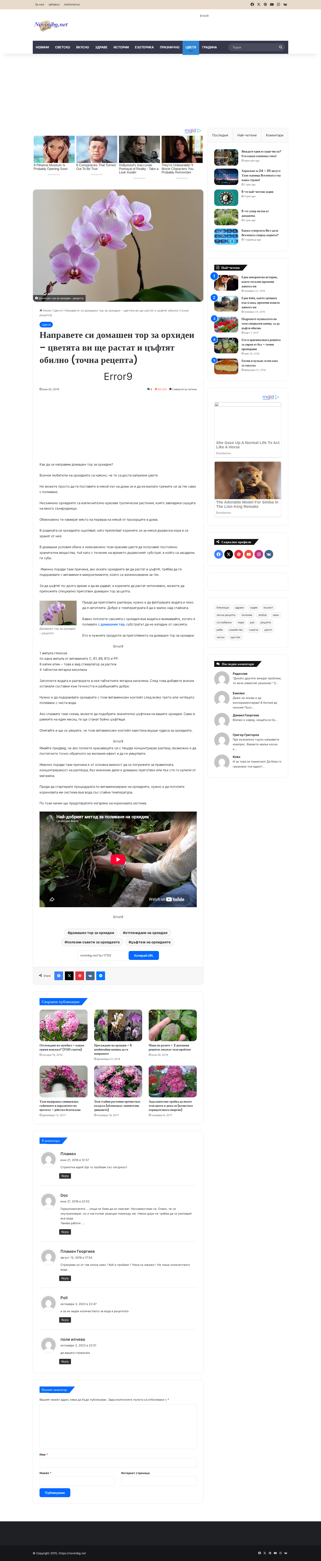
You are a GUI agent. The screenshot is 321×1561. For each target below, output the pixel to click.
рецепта (266, 622)
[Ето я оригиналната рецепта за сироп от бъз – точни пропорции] (226, 346)
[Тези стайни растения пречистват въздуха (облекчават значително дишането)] (118, 1081)
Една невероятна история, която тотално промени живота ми (260, 281)
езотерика (144, 47)
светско (62, 47)
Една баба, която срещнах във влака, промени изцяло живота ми (261, 302)
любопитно (72, 4)
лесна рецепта (226, 615)
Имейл (45, 1473)
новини (42, 47)
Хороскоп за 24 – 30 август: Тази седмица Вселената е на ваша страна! (261, 175)
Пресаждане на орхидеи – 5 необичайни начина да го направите (113, 1049)
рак (252, 622)
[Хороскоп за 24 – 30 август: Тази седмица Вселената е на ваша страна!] (226, 177)
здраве (101, 47)
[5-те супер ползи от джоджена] (226, 217)
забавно (54, 4)
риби (220, 629)
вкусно (82, 47)
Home (46, 310)
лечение (247, 615)
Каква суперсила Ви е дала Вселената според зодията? (260, 232)
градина (209, 47)
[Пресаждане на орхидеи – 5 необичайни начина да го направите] (118, 1025)
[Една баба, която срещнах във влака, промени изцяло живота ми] (226, 304)
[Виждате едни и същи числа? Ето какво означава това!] (226, 157)
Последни (220, 135)
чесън (220, 637)
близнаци (223, 607)
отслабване (224, 622)
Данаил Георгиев (246, 715)
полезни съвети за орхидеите (93, 942)
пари (241, 622)
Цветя (58, 310)
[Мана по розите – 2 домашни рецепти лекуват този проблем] (173, 1025)
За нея (39, 4)
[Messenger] (100, 975)
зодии (253, 607)
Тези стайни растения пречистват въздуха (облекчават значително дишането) (117, 1105)
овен (276, 615)
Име (44, 1454)
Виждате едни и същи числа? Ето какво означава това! (261, 153)
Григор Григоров (246, 735)
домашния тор (112, 624)
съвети (253, 629)
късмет (268, 607)
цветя (191, 47)
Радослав (240, 673)
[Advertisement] (160, 90)
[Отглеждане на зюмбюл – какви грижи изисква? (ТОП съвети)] (64, 1025)
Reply (65, 1176)
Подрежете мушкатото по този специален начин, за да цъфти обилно (261, 323)
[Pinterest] (79, 975)
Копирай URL (144, 955)
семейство (236, 629)
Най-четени (247, 135)
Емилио (239, 693)
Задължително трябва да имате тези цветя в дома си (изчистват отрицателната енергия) (171, 1105)
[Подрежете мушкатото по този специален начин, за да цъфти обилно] (226, 325)
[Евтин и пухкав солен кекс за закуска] (226, 367)
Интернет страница (135, 1473)
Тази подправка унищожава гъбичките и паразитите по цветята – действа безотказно (60, 1105)
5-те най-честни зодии (257, 192)
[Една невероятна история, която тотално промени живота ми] (226, 283)
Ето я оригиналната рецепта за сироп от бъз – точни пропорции (261, 344)
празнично (169, 47)
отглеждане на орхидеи (146, 932)
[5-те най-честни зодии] (226, 198)
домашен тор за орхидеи (92, 932)
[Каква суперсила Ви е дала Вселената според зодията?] (226, 236)
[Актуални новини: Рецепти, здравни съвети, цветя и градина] (51, 25)
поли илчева (72, 1339)
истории (121, 47)
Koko (236, 757)
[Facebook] (58, 975)
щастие (235, 637)
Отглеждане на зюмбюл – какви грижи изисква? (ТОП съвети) (62, 1047)
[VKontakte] (90, 975)
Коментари (274, 135)
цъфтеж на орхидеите (151, 942)
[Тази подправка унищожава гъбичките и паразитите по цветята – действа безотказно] (64, 1081)
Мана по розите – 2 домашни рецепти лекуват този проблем (170, 1047)
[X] (69, 975)
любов (262, 615)
